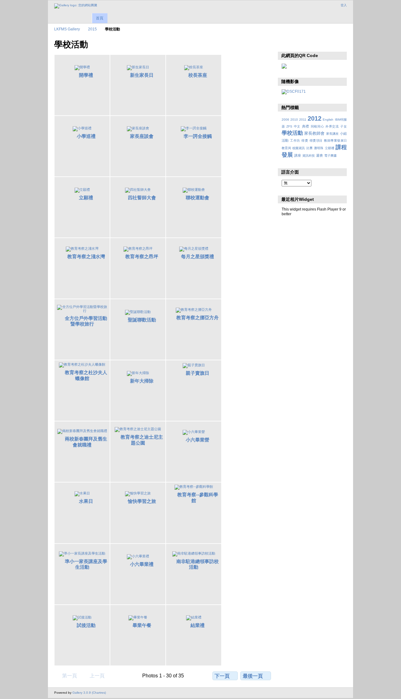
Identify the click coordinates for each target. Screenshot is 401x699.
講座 (297, 155)
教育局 (286, 148)
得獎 (304, 140)
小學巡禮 (86, 136)
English (328, 119)
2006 (285, 119)
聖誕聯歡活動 (142, 319)
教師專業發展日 (335, 140)
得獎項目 (316, 140)
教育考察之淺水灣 (86, 256)
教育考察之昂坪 (141, 256)
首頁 (99, 18)
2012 (314, 118)
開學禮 (86, 75)
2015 (92, 29)
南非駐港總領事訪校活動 (197, 564)
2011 (302, 119)
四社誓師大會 (142, 197)
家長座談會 (142, 136)
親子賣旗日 (197, 373)
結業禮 (197, 625)
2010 (294, 119)
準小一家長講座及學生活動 (86, 564)
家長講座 (332, 133)
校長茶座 (197, 75)
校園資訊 (298, 148)
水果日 (86, 501)
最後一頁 (253, 676)
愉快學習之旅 (142, 501)
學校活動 (292, 133)
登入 (344, 5)
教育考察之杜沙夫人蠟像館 (86, 375)
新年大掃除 (142, 380)
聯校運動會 (197, 197)
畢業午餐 (142, 625)
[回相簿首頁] (75, 5)
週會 (319, 155)
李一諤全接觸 (198, 136)
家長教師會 (314, 133)
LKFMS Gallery (67, 29)
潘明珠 (318, 148)
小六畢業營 (197, 439)
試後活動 (86, 625)
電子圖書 (330, 155)
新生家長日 (142, 75)
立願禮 (86, 197)
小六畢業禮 (142, 564)
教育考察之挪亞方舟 (197, 317)
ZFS (289, 126)
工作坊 (295, 140)
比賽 (309, 148)
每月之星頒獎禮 (197, 256)
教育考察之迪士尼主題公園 (142, 440)
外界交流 (332, 126)
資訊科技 (308, 155)
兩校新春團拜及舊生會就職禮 (86, 441)
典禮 (305, 126)
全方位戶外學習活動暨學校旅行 (86, 321)
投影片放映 (285, 43)
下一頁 (222, 676)
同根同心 (317, 126)
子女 (343, 126)
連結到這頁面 (298, 43)
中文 (297, 126)
